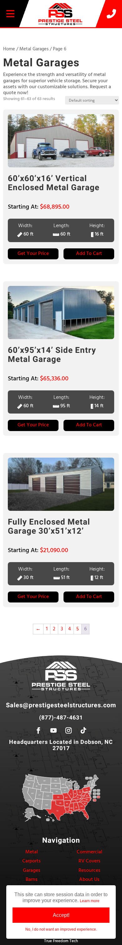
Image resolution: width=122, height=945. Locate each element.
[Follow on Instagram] (68, 730)
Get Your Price (33, 254)
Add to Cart (89, 254)
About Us (89, 880)
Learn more (89, 901)
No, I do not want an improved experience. (61, 929)
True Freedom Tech (61, 941)
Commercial (89, 852)
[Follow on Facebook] (38, 730)
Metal (31, 852)
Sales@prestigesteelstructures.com (61, 705)
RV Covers (89, 861)
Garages (31, 870)
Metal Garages (33, 49)
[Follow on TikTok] (83, 730)
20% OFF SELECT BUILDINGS (61, 32)
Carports (31, 861)
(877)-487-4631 (61, 718)
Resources (89, 870)
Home (9, 49)
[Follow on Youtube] (53, 730)
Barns (32, 880)
